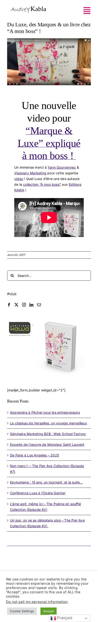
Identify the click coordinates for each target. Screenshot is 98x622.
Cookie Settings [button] (22, 611)
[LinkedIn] (31, 305)
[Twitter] (16, 305)
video (18, 179)
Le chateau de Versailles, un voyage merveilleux (48, 423)
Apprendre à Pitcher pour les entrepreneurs (45, 412)
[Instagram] (24, 305)
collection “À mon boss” (42, 184)
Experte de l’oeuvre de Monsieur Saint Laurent (47, 444)
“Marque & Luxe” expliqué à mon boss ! (49, 143)
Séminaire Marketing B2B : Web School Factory (48, 434)
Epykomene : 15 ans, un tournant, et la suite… (46, 482)
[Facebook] (9, 305)
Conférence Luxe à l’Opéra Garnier (37, 493)
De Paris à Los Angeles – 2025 (34, 455)
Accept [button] (48, 611)
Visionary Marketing (30, 173)
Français (64, 618)
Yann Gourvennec (62, 167)
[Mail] (39, 305)
